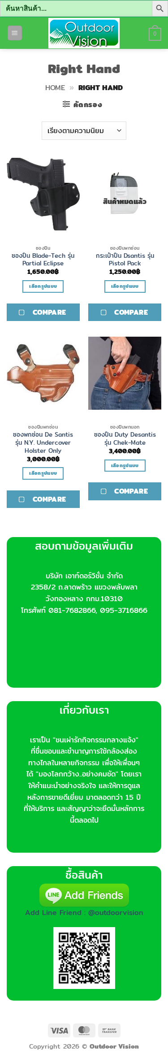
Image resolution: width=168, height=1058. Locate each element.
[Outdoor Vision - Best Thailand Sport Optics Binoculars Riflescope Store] (84, 33)
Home (55, 87)
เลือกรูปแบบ (43, 286)
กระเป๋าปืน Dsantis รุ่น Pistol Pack (125, 260)
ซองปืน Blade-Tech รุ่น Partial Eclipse (43, 260)
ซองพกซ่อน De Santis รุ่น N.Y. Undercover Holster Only (43, 443)
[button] (15, 33)
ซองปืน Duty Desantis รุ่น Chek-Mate (125, 439)
